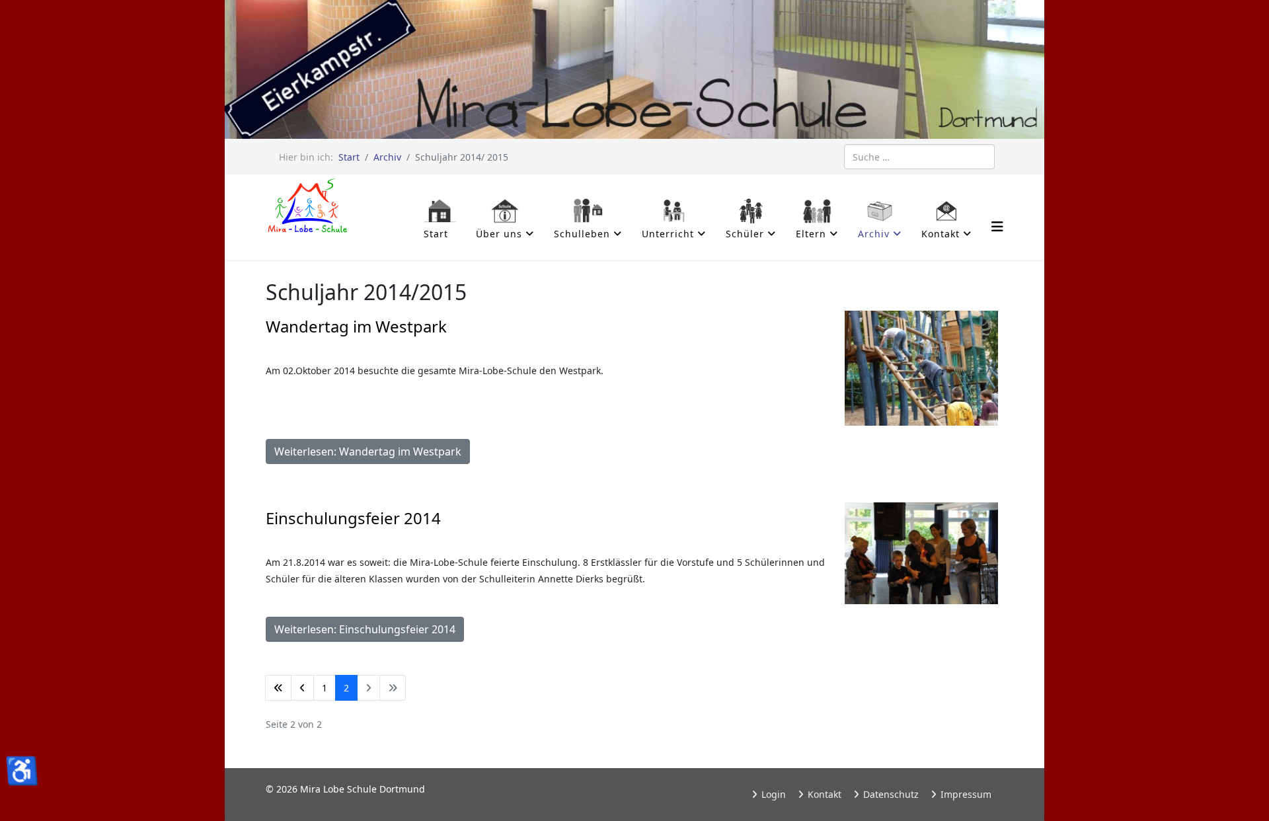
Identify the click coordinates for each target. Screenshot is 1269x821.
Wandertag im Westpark (356, 326)
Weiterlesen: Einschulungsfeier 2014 (364, 629)
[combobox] (919, 156)
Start (349, 157)
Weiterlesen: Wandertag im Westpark (367, 451)
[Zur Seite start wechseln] (278, 688)
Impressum (964, 794)
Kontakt (823, 794)
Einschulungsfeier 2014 (353, 518)
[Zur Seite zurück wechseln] (302, 688)
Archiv (387, 157)
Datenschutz (890, 794)
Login (772, 794)
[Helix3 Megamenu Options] (997, 226)
